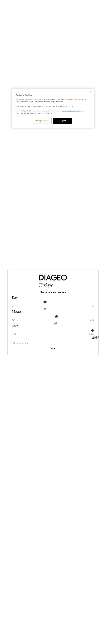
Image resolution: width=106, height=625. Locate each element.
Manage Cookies (42, 121)
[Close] (91, 92)
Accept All (62, 121)
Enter (52, 348)
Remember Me (21, 343)
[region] (53, 108)
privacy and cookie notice (71, 111)
